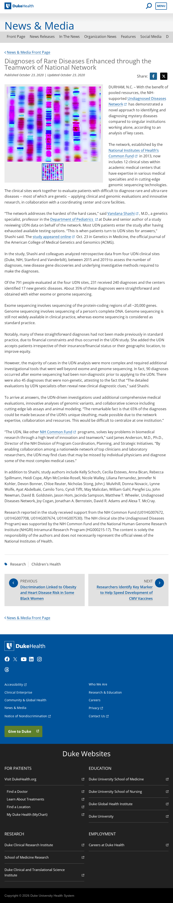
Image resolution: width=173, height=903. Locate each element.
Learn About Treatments (25, 799)
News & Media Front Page (28, 52)
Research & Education (105, 692)
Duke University (101, 816)
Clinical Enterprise (18, 692)
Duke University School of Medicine (116, 779)
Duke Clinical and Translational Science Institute (35, 872)
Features (128, 36)
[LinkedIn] (32, 659)
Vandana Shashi (121, 213)
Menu (161, 6)
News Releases (42, 36)
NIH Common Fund (56, 431)
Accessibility (14, 684)
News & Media (15, 708)
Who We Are (98, 684)
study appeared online (52, 236)
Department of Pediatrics (72, 219)
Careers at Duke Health (106, 845)
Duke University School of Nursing (115, 791)
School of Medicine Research (27, 857)
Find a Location (18, 806)
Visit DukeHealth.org (20, 779)
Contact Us (97, 716)
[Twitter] (16, 659)
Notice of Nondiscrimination (26, 716)
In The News (69, 36)
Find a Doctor (17, 791)
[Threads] (8, 670)
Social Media (151, 36)
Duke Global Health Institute (110, 804)
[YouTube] (24, 659)
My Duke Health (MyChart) (27, 814)
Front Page (16, 36)
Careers (94, 700)
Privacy (94, 708)
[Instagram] (40, 659)
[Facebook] (8, 659)
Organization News (100, 36)
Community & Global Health (25, 700)
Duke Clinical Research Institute (29, 845)
